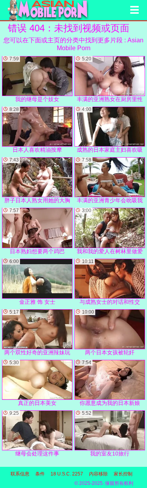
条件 (40, 474)
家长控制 (123, 474)
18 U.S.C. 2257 (67, 474)
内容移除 (98, 474)
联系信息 (20, 474)
